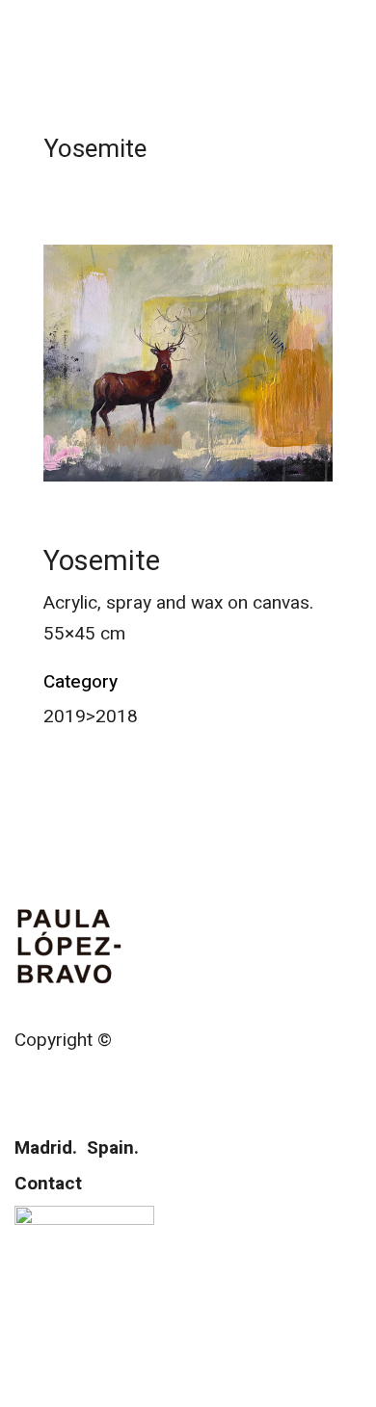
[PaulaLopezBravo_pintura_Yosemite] (188, 363)
